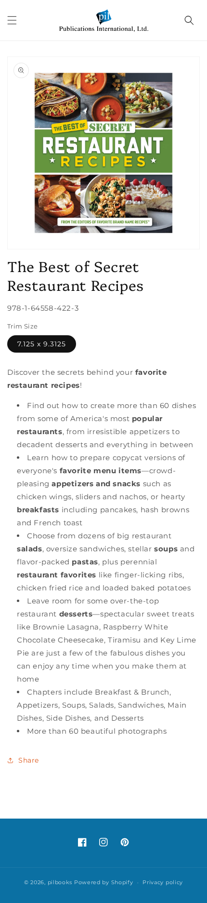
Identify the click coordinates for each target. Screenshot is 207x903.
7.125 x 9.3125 (41, 344)
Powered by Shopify (103, 882)
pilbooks (60, 882)
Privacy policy (162, 882)
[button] (12, 20)
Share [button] (28, 760)
